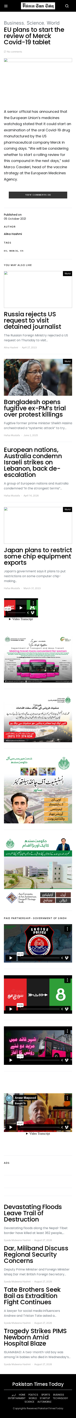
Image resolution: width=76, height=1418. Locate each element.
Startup (45, 1398)
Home (22, 1394)
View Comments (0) (38, 195)
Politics (33, 1394)
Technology (60, 1398)
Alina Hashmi (13, 234)
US (22, 251)
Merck (13, 251)
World (53, 23)
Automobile (44, 1401)
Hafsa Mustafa (12, 435)
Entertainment (17, 1398)
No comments (14, 51)
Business (14, 23)
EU (5, 251)
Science (35, 23)
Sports (45, 1394)
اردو (14, 1394)
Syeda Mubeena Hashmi (17, 1240)
